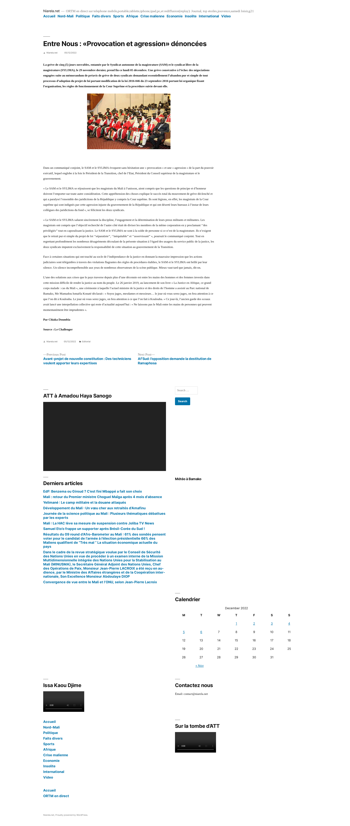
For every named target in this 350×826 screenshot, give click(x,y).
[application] (104, 436)
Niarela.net (51, 11)
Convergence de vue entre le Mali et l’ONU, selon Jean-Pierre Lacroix (100, 582)
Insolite (191, 16)
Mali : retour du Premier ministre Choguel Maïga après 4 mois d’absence (102, 497)
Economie (175, 16)
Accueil (49, 16)
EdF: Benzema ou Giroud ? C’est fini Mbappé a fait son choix (92, 491)
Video (226, 16)
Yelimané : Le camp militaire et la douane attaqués (84, 502)
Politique (83, 16)
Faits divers (101, 16)
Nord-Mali (66, 16)
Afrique (132, 16)
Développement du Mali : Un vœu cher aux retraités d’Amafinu (94, 508)
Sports (118, 16)
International (209, 16)
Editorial (86, 341)
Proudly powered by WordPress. (71, 815)
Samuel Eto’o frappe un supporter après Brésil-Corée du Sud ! (94, 529)
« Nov (200, 665)
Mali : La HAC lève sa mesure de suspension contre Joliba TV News (98, 523)
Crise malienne (152, 16)
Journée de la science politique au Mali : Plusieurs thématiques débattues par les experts (104, 515)
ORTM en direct (56, 796)
